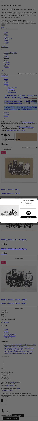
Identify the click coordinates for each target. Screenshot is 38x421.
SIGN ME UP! (28, 217)
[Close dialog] (37, 199)
